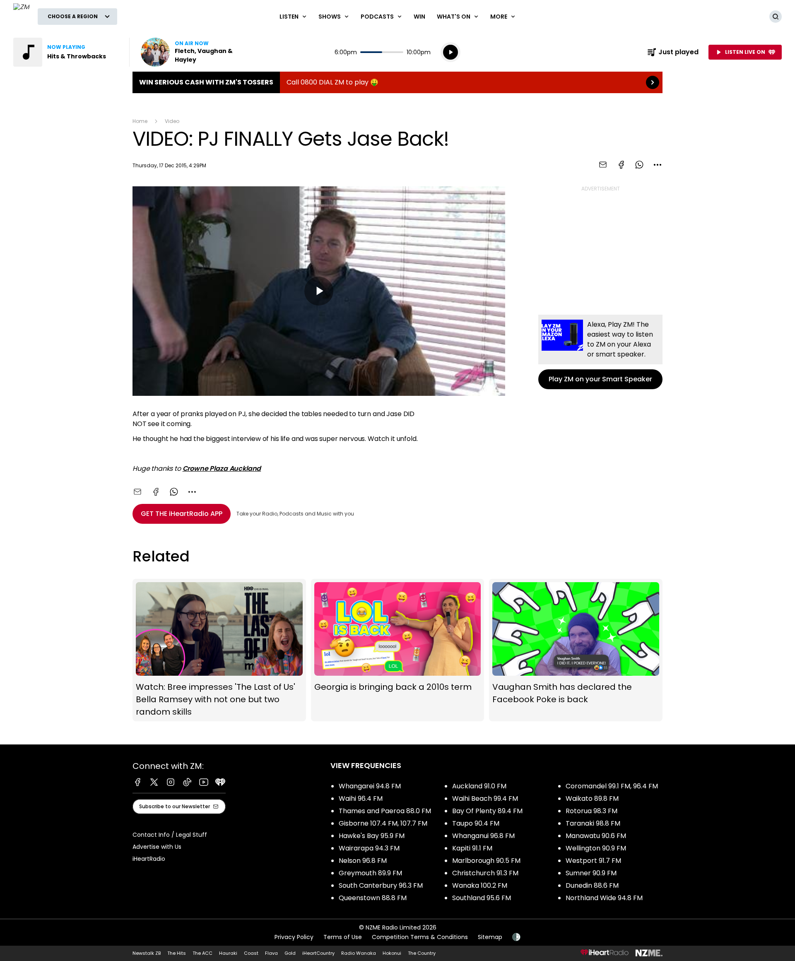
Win (419, 16)
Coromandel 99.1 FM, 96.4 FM (612, 786)
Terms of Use (342, 937)
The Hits (176, 953)
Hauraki (228, 953)
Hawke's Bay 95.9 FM (372, 836)
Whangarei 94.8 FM (370, 786)
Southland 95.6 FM (481, 898)
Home (139, 121)
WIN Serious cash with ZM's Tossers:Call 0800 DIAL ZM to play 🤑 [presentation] (397, 82)
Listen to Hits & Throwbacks (66, 52)
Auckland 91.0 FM (479, 786)
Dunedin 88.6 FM (592, 885)
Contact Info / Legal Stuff (169, 835)
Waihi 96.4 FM (361, 798)
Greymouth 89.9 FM (370, 873)
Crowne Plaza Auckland (222, 468)
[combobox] (657, 165)
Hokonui (392, 953)
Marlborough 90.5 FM (486, 860)
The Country (422, 953)
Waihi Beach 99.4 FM (485, 798)
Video (172, 121)
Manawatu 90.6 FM (596, 836)
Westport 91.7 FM (593, 860)
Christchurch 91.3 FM (485, 873)
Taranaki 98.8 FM (593, 823)
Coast (251, 953)
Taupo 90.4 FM (475, 823)
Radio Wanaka (358, 953)
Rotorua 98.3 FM (591, 811)
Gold (290, 953)
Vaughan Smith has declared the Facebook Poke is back (575, 650)
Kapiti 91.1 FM (472, 848)
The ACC (202, 953)
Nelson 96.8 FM (363, 860)
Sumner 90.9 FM (591, 873)
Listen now (194, 52)
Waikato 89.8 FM (592, 798)
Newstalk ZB (146, 953)
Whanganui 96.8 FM (483, 836)
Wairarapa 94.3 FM (369, 848)
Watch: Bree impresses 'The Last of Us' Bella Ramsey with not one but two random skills (219, 650)
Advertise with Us (156, 847)
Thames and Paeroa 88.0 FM (385, 811)
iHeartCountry (318, 953)
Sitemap (490, 937)
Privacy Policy (294, 937)
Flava (271, 953)
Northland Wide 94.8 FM (604, 898)
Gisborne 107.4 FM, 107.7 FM (383, 823)
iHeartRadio (148, 859)
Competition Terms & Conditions (420, 937)
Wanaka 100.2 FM (479, 885)
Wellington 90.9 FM (596, 848)
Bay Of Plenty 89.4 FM (487, 811)
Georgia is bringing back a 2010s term (397, 650)
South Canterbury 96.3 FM (381, 885)
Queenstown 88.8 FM (373, 898)
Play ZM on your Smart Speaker (600, 352)
